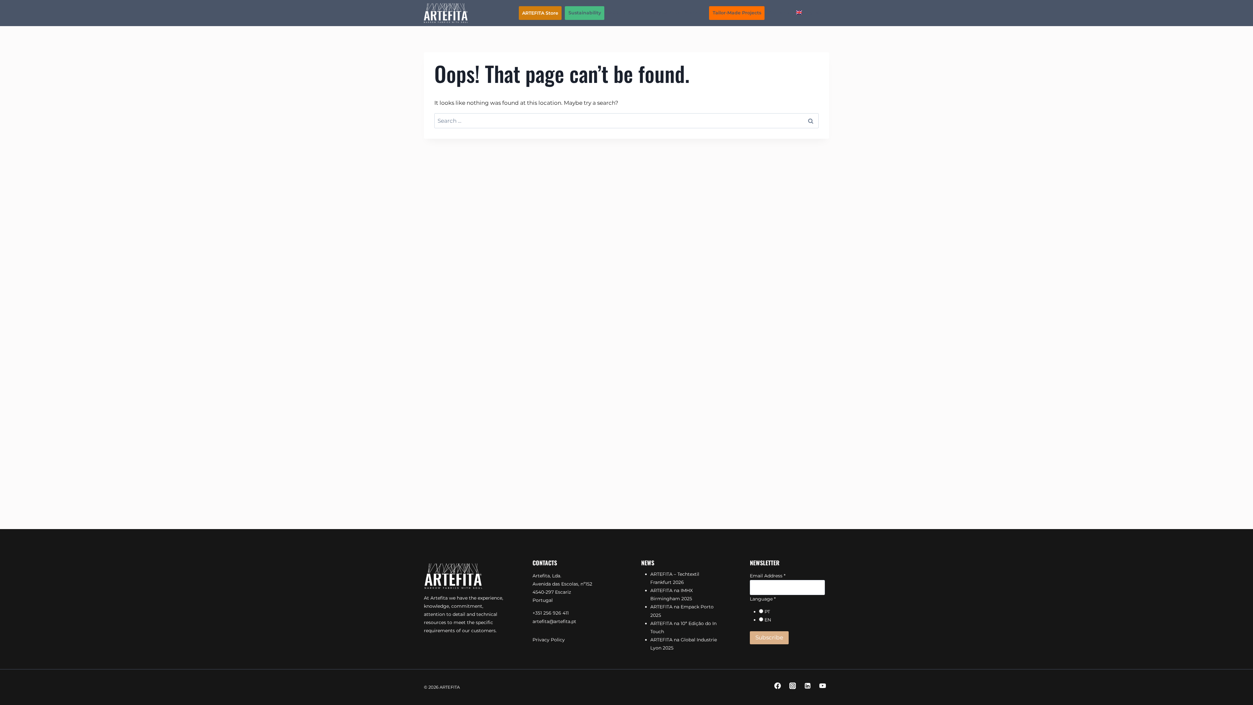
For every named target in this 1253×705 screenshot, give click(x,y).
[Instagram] (792, 685)
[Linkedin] (807, 685)
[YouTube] (822, 685)
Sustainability (584, 13)
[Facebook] (777, 685)
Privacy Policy (549, 640)
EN (768, 620)
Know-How (654, 13)
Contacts (778, 13)
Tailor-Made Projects (737, 13)
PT (767, 612)
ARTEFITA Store (540, 13)
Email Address (767, 576)
